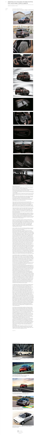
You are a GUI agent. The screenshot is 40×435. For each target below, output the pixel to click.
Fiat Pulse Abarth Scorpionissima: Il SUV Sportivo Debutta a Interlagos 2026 (22, 409)
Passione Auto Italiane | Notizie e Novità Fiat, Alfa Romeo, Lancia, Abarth (20, 2)
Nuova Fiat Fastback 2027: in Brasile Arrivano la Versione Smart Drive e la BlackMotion (22, 393)
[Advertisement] (23, 337)
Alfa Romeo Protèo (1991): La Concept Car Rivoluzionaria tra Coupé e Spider (20, 376)
